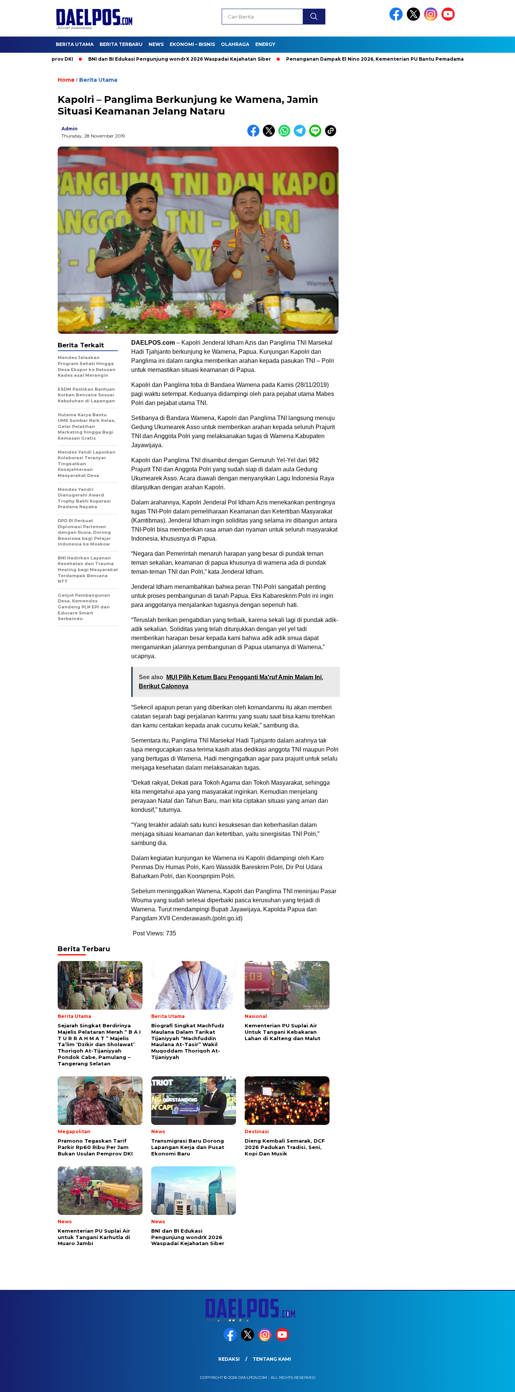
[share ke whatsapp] (286, 135)
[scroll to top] (493, 1380)
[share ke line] (317, 135)
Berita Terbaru (121, 44)
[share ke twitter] (270, 135)
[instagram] (432, 19)
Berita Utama (74, 44)
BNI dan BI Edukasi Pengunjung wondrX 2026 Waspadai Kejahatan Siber (143, 59)
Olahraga (235, 44)
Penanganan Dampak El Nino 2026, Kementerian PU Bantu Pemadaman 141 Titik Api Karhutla (367, 59)
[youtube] (449, 19)
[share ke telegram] (301, 135)
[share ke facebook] (255, 135)
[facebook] (397, 19)
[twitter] (415, 19)
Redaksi (229, 1359)
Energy (265, 44)
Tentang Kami (272, 1359)
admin (69, 128)
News (156, 44)
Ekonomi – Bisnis (192, 44)
